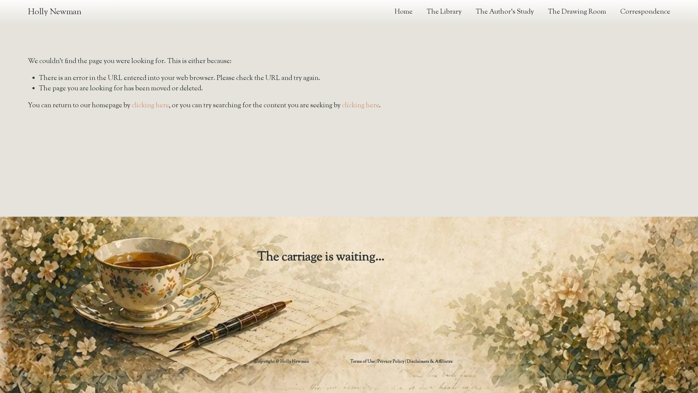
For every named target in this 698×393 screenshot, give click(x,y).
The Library (444, 12)
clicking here (150, 106)
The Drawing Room (577, 12)
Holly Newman (54, 12)
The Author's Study (505, 12)
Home (404, 12)
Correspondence (645, 12)
